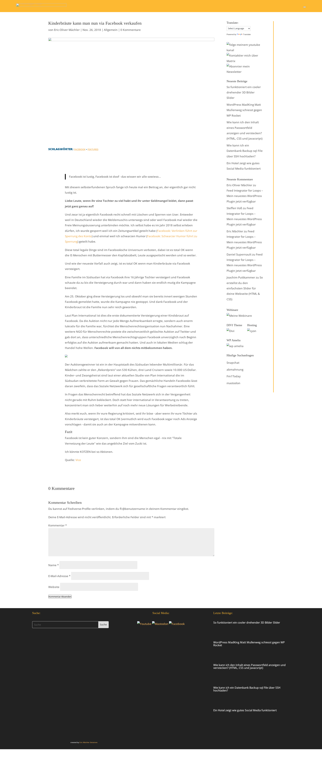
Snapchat (233, 363)
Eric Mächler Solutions (88, 742)
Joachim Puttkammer (241, 277)
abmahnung (235, 369)
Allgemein (111, 30)
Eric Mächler (235, 231)
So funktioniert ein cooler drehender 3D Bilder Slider (244, 92)
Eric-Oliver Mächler (67, 30)
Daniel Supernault (239, 254)
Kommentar (57, 525)
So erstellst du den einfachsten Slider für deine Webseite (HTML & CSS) (245, 288)
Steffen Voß (234, 208)
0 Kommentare (130, 30)
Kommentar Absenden (60, 596)
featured (93, 149)
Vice (78, 460)
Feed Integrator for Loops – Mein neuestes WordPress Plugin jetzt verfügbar (245, 196)
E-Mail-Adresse (59, 576)
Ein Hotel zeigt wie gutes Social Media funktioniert (245, 710)
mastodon (233, 383)
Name (53, 565)
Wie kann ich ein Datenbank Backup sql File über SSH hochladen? (245, 150)
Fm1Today (234, 376)
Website (53, 587)
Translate (247, 34)
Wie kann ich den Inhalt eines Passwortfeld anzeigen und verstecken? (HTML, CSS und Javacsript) (249, 666)
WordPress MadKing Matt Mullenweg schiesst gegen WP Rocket (244, 110)
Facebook (79, 149)
